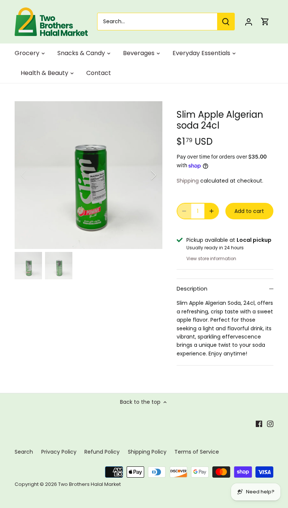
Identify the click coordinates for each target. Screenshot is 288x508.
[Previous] (33, 175)
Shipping (188, 180)
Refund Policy (102, 452)
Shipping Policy (147, 452)
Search (24, 452)
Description (192, 288)
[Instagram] (270, 424)
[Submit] (225, 21)
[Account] (248, 21)
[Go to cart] (265, 21)
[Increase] (211, 211)
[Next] (143, 175)
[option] (88, 175)
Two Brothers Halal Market (89, 484)
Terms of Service (196, 452)
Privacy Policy (58, 452)
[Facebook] (259, 424)
